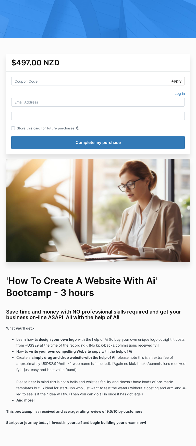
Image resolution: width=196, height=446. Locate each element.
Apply (176, 81)
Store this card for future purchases (48, 128)
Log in (180, 93)
